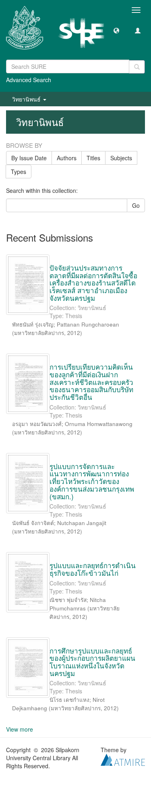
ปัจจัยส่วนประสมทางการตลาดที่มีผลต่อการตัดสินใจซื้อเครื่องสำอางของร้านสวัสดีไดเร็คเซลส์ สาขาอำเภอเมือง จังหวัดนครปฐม (93, 283)
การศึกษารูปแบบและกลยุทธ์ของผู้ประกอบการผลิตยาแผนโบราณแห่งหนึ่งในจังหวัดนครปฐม (92, 661)
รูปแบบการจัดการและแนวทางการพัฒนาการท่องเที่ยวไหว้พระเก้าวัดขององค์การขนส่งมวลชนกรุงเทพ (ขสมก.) (92, 481)
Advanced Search (28, 80)
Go (136, 205)
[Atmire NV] (123, 759)
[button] (116, 30)
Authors (67, 158)
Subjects (121, 158)
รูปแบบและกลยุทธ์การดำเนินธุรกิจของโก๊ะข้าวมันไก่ (93, 569)
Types (18, 172)
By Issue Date (29, 158)
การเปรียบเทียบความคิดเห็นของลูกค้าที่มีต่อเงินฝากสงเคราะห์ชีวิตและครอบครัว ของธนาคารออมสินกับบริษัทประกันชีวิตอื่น (91, 382)
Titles (93, 158)
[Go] (137, 67)
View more (19, 729)
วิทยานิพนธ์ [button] (27, 99)
